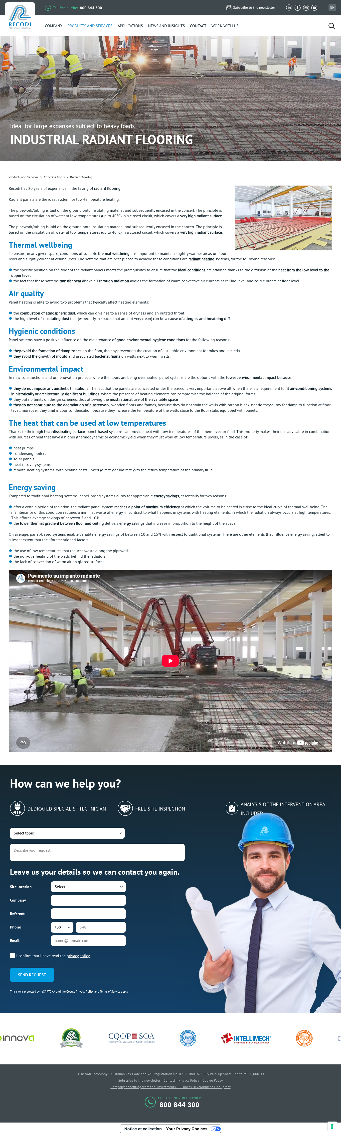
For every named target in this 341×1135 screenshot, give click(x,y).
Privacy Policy (85, 991)
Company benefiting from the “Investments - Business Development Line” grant (171, 1087)
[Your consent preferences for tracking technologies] (332, 1126)
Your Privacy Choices (186, 1128)
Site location (21, 886)
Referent (17, 913)
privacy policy (78, 955)
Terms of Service (110, 991)
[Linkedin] (289, 7)
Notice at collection (143, 1128)
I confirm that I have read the (53, 955)
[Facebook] (297, 7)
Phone (15, 927)
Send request (32, 975)
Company (18, 900)
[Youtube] (314, 7)
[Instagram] (306, 7)
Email (14, 940)
